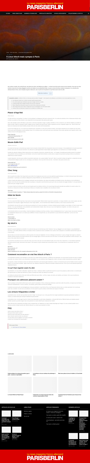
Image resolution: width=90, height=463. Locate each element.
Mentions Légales (28, 411)
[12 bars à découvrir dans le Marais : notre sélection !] (16, 430)
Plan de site (26, 416)
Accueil (8, 13)
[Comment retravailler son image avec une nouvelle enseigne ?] (6, 413)
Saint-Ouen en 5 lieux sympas (19, 327)
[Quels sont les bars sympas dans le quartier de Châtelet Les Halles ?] (6, 430)
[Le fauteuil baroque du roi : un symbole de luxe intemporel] (73, 436)
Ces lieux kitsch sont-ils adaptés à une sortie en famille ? (20, 317)
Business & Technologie (30, 13)
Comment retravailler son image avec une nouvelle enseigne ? (6, 420)
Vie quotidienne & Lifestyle (75, 13)
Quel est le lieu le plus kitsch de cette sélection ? (18, 314)
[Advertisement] (45, 75)
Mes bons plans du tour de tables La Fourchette (70, 373)
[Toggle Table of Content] (49, 93)
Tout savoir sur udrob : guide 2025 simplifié (56, 415)
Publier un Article (28, 413)
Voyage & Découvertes (60, 13)
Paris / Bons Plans (17, 13)
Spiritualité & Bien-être (45, 13)
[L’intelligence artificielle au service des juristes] (73, 413)
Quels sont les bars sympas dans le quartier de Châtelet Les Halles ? (5, 437)
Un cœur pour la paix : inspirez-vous (54, 417)
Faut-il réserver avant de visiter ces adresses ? (18, 316)
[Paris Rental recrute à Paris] (16, 413)
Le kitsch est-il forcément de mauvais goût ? (17, 319)
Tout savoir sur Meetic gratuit (52, 424)
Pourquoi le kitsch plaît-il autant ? (15, 312)
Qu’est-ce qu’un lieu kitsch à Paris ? (15, 311)
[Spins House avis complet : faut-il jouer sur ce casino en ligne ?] (83, 436)
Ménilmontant (14, 165)
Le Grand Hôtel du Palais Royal (15, 394)
